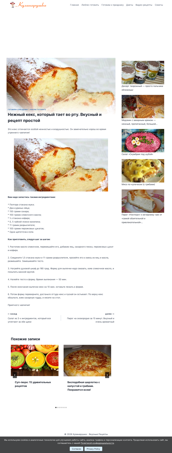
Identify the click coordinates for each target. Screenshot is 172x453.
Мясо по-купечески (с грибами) (138, 184)
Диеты (129, 5)
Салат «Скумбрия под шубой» (137, 154)
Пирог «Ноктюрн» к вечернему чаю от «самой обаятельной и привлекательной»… (142, 218)
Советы (159, 5)
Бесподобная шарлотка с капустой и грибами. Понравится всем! (83, 386)
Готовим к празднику (112, 5)
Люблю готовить (90, 5)
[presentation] (34, 360)
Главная (74, 5)
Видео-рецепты (144, 5)
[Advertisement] (86, 29)
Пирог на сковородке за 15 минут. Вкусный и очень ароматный (90, 318)
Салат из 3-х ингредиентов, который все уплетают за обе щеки (29, 318)
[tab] (56, 407)
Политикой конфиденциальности (97, 443)
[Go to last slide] (15, 375)
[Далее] (107, 375)
